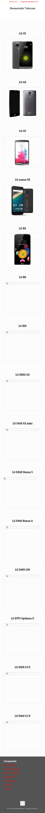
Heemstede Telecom (22, 8)
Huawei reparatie (11, 773)
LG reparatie (9, 777)
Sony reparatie (10, 781)
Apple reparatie (10, 765)
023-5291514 (13, 2)
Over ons (8, 785)
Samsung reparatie (12, 769)
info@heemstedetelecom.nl (29, 2)
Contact (7, 789)
